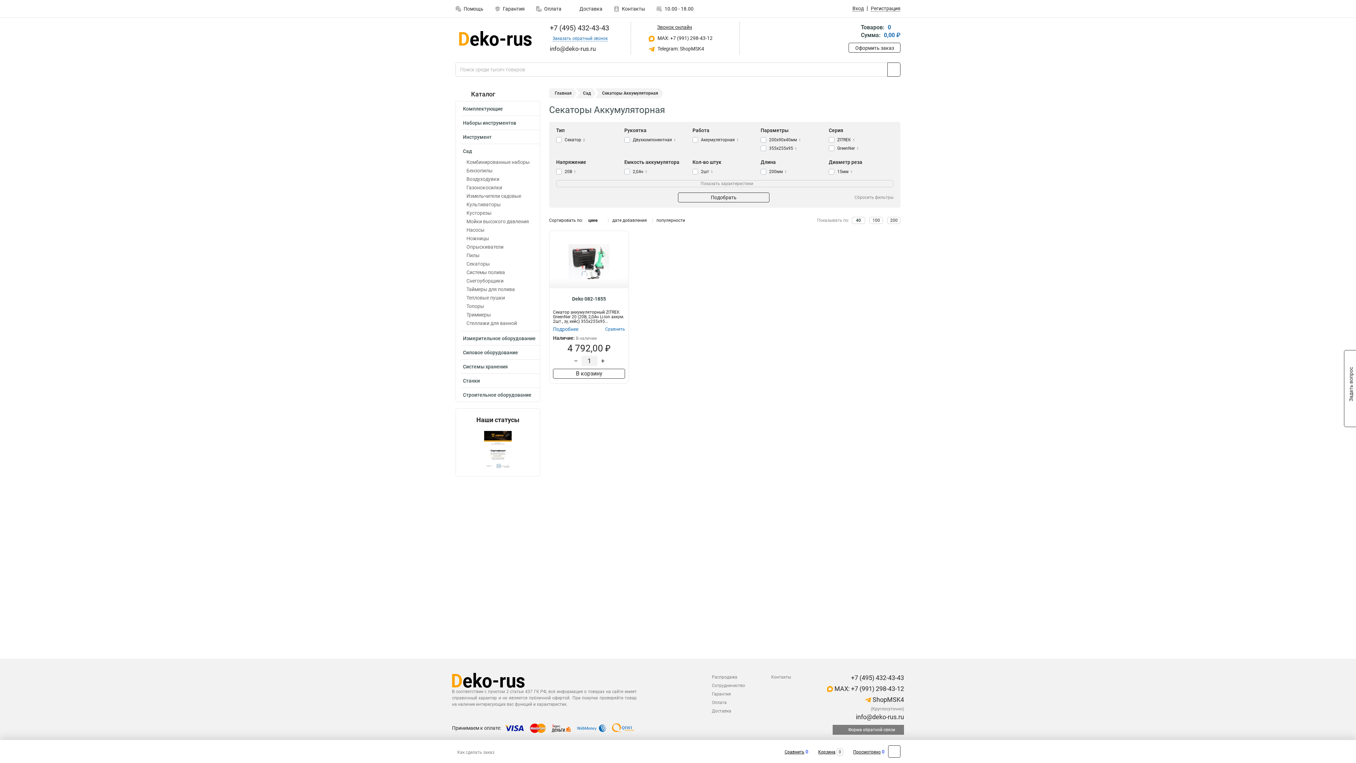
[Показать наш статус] (498, 449)
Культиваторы (483, 204)
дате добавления (629, 220)
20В (570, 171)
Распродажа (724, 677)
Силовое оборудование (490, 352)
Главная (563, 93)
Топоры (475, 306)
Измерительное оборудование (499, 338)
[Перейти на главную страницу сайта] (495, 38)
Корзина (826, 752)
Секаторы (478, 264)
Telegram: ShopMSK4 (680, 49)
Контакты (633, 9)
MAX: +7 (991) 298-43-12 (684, 38)
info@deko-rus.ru (879, 717)
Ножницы (477, 238)
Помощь (473, 9)
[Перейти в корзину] (853, 32)
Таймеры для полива (490, 289)
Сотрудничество (728, 685)
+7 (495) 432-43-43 (578, 28)
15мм (844, 171)
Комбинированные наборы (498, 162)
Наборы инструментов (489, 123)
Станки (471, 381)
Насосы (475, 230)
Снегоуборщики (485, 281)
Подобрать (724, 197)
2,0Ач (640, 171)
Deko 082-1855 (589, 299)
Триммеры (478, 315)
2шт (707, 171)
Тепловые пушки (485, 298)
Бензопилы (479, 170)
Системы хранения (485, 366)
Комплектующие (483, 109)
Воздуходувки (482, 179)
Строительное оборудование (497, 395)
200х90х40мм (785, 139)
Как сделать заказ (475, 752)
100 (876, 220)
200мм (778, 171)
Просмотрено (867, 752)
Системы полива (485, 272)
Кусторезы (479, 213)
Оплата (552, 9)
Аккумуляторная (720, 139)
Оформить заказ (874, 48)
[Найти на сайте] (893, 70)
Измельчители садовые (493, 196)
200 (894, 220)
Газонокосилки (484, 187)
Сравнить (794, 752)
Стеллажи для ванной (491, 323)
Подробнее (565, 329)
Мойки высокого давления (497, 221)
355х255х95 (783, 148)
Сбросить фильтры (874, 197)
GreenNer (848, 148)
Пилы (473, 255)
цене (592, 220)
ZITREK (846, 139)
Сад (467, 151)
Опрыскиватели (485, 247)
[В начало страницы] (894, 751)
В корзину (589, 373)
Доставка (590, 9)
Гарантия (514, 9)
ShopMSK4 (887, 699)
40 (858, 220)
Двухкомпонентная (654, 139)
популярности (670, 220)
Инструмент (477, 137)
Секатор (575, 139)
